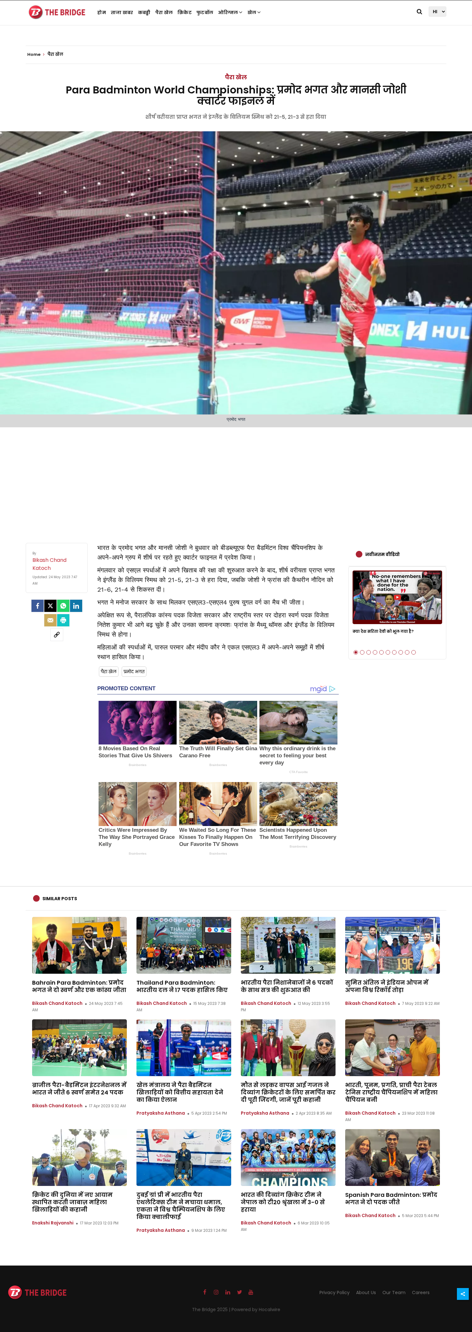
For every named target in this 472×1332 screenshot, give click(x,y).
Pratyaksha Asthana (160, 1113)
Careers (421, 1292)
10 (413, 652)
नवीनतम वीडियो (382, 554)
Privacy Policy (334, 1292)
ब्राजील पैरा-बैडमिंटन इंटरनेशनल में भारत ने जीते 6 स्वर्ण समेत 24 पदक (79, 1088)
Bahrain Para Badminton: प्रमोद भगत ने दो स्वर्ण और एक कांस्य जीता (79, 986)
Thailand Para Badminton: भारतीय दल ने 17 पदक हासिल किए (182, 986)
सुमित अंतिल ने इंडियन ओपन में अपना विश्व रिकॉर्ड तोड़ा (386, 986)
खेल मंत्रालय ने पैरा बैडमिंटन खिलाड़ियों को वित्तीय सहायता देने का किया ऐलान (179, 1092)
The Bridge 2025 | (212, 1309)
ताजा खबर (122, 12)
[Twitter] (50, 605)
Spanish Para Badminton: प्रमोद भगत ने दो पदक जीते (391, 1198)
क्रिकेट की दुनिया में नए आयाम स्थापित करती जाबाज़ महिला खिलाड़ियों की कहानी (72, 1202)
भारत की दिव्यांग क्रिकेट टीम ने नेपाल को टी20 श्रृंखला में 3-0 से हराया (283, 1202)
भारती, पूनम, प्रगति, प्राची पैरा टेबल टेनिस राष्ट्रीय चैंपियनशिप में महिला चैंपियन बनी (391, 1092)
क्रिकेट (185, 12)
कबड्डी (144, 12)
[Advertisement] (236, 479)
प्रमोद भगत (134, 671)
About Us (366, 1292)
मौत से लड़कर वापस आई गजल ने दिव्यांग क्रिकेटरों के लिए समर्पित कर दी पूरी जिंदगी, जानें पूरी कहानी (288, 1092)
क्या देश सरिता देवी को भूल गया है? (383, 631)
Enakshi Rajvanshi (53, 1223)
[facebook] (37, 605)
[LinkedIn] (76, 605)
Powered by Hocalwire (256, 1309)
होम (101, 12)
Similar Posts (59, 898)
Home (34, 54)
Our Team (394, 1292)
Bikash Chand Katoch (57, 1003)
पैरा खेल (164, 12)
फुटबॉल (205, 12)
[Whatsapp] (63, 605)
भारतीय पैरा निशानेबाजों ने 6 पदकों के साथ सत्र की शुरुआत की (287, 986)
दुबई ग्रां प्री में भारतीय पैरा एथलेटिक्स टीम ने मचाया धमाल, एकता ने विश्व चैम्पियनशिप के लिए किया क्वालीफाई (180, 1206)
